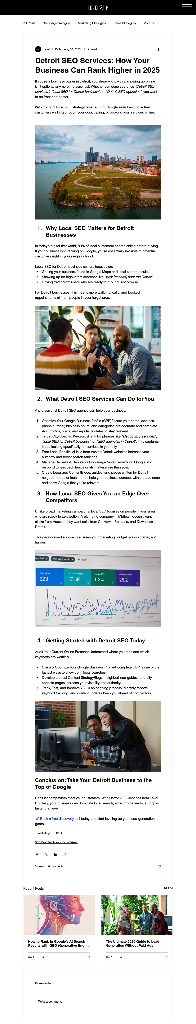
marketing (44, 833)
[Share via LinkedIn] (55, 854)
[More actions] (158, 49)
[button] (187, 6)
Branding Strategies (56, 23)
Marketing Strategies (92, 23)
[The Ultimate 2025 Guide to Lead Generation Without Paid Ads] (136, 915)
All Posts (29, 23)
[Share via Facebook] (37, 854)
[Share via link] (65, 854)
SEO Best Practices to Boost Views (56, 842)
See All (168, 887)
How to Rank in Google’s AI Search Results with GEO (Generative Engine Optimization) (58, 943)
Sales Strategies (125, 23)
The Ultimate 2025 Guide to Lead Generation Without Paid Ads (132, 943)
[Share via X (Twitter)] (46, 854)
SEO (59, 833)
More (147, 23)
